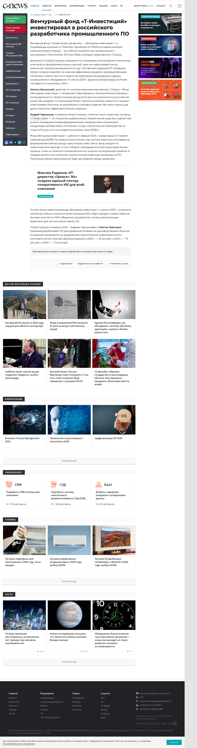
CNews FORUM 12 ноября (12, 19)
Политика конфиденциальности (156, 701)
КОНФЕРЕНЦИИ (76, 6)
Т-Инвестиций (39, 118)
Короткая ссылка (119, 263)
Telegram (105, 713)
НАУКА (114, 6)
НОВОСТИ (46, 6)
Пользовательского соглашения (18, 743)
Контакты (77, 709)
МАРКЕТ (92, 6)
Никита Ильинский (42, 89)
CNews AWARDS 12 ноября (13, 29)
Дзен (103, 717)
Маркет (44, 705)
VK (102, 701)
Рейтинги (10, 128)
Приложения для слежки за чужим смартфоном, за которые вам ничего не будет (72, 251)
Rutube (104, 709)
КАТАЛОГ (160, 6)
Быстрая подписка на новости (155, 693)
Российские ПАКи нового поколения (14, 63)
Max (103, 698)
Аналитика (60, 6)
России (44, 129)
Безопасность (12, 83)
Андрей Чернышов (41, 114)
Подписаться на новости (90, 263)
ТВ (121, 6)
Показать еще (69, 460)
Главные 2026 (14, 54)
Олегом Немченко (110, 227)
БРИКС (94, 129)
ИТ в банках (11, 96)
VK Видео (105, 705)
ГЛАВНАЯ (34, 6)
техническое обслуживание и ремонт (100, 75)
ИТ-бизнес (10, 121)
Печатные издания (49, 717)
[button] (170, 6)
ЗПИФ (49, 139)
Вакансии (77, 705)
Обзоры (12, 709)
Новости (13, 698)
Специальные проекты (51, 701)
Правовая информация (151, 709)
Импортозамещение (15, 77)
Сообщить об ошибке (150, 705)
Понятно (174, 742)
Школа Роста (12, 37)
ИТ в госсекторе (13, 90)
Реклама (76, 701)
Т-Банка (114, 89)
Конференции (47, 698)
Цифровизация (13, 71)
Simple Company (51, 50)
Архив (12, 713)
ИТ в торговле (12, 102)
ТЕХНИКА (103, 6)
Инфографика (12, 134)
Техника (44, 709)
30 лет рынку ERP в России (13, 45)
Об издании (78, 698)
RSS (141, 697)
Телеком (10, 109)
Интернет (10, 115)
